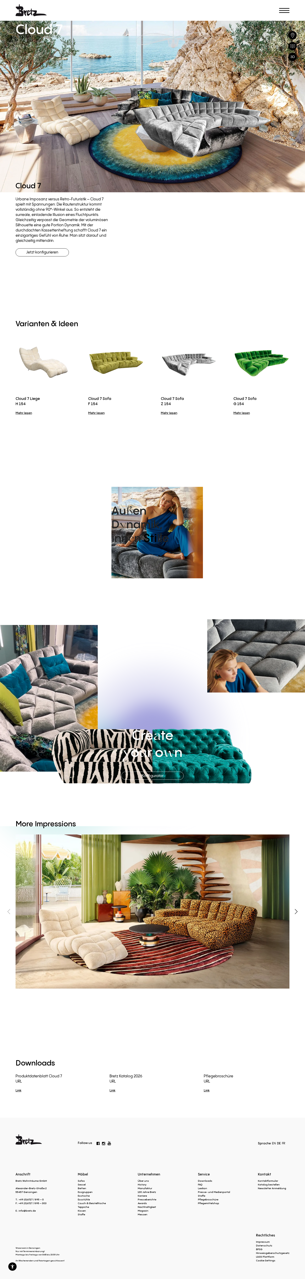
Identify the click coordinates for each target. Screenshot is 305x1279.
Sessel (82, 1184)
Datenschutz (264, 1245)
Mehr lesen (24, 413)
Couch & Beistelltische (92, 1203)
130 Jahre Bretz (147, 1192)
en (274, 1143)
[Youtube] (109, 1142)
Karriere (142, 1195)
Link (18, 1090)
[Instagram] (103, 1142)
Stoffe (81, 1214)
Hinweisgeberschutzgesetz (272, 1253)
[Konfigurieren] (292, 57)
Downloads (205, 1181)
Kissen (82, 1210)
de (279, 1143)
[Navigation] (284, 10)
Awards (142, 1203)
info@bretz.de (27, 1210)
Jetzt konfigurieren (42, 252)
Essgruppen (85, 1192)
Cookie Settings (265, 1260)
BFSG (259, 1249)
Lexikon (202, 1188)
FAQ (200, 1184)
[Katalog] (292, 46)
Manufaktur (145, 1188)
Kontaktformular (268, 1181)
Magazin (143, 1210)
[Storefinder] (292, 35)
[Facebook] (98, 1142)
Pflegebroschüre (208, 1199)
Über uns (143, 1181)
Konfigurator (152, 775)
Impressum (263, 1242)
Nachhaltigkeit (147, 1207)
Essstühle (84, 1199)
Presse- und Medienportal (214, 1192)
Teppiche (83, 1207)
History (142, 1184)
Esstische (84, 1195)
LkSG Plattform (265, 1256)
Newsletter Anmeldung (272, 1188)
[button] (12, 1266)
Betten (82, 1188)
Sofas (81, 1181)
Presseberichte (147, 1199)
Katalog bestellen (269, 1184)
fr (283, 1143)
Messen (142, 1214)
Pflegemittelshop (208, 1203)
